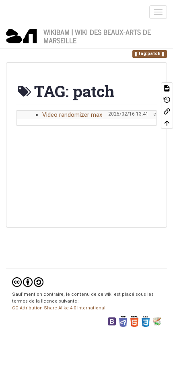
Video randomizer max (72, 114)
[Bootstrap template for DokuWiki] (112, 321)
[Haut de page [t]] (167, 123)
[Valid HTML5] (134, 321)
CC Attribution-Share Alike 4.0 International (58, 308)
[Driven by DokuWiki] (157, 321)
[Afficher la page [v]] (167, 88)
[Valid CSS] (146, 321)
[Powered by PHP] (123, 321)
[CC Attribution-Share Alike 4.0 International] (27, 282)
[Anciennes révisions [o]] (167, 99)
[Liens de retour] (167, 111)
